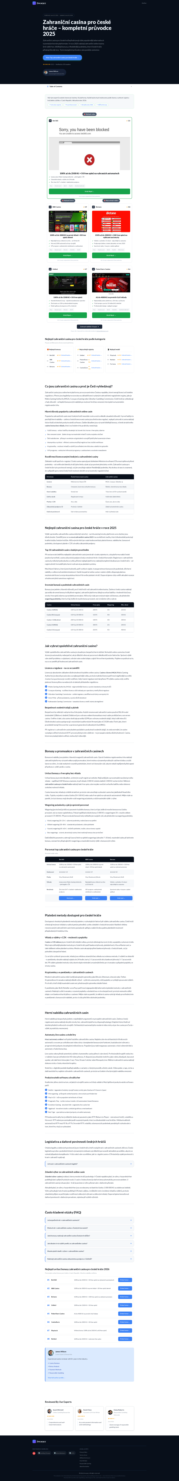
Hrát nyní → (70, 898)
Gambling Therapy (44, 1453)
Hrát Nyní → (89, 191)
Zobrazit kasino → (66, 355)
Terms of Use (83, 1455)
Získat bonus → (125, 1280)
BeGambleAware (59, 1453)
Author (144, 3)
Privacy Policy (83, 1452)
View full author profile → (56, 1378)
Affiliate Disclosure (85, 1458)
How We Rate (83, 1461)
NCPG (71, 1453)
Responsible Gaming (85, 1463)
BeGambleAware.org (102, 331)
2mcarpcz (40, 3)
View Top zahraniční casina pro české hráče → (62, 57)
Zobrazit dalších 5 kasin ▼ (89, 326)
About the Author (84, 1466)
